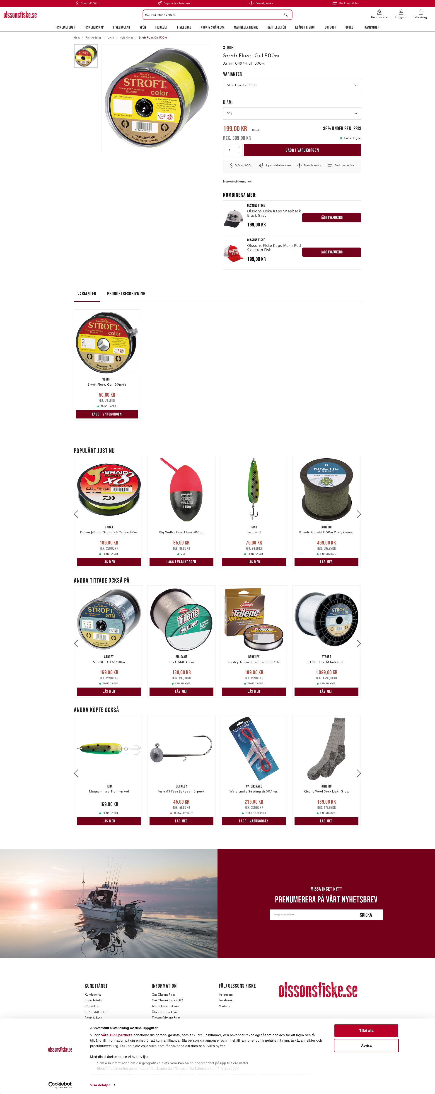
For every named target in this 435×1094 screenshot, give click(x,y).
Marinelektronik (246, 27)
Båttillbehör (277, 27)
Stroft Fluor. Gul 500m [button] (242, 85)
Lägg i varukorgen (302, 150)
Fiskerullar (121, 27)
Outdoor (330, 27)
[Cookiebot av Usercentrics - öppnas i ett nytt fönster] (60, 1085)
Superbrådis (93, 1000)
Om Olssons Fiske (164, 995)
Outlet (350, 27)
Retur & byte (93, 1018)
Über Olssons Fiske (165, 1012)
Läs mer (109, 562)
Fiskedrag (184, 27)
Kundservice (93, 995)
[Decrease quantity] (239, 153)
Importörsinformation (237, 181)
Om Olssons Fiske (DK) (167, 1000)
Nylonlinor (126, 37)
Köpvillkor (92, 1006)
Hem (77, 37)
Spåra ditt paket (96, 1012)
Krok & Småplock (213, 27)
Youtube (224, 1006)
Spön (143, 27)
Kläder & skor (305, 27)
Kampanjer (372, 27)
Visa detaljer (100, 1085)
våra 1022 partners (117, 1035)
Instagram (226, 995)
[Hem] (20, 14)
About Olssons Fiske (165, 1006)
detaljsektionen (243, 1075)
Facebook (225, 1000)
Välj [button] (229, 113)
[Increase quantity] (239, 147)
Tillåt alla (366, 1030)
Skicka (366, 915)
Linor (110, 37)
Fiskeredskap (94, 27)
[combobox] (216, 14)
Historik (256, 130)
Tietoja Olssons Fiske (166, 1018)
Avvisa (366, 1045)
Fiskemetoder (65, 27)
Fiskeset (161, 27)
